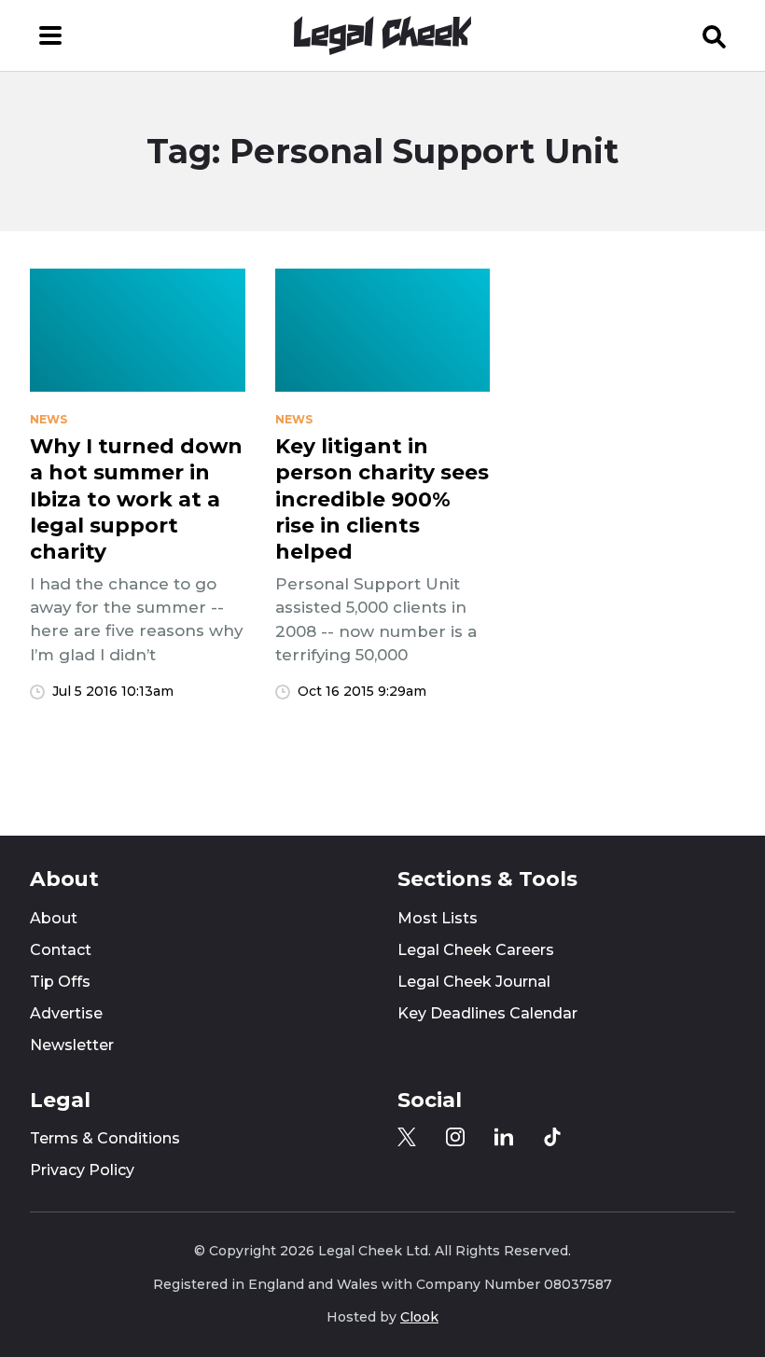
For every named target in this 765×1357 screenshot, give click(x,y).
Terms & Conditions (105, 1138)
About (53, 918)
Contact (60, 950)
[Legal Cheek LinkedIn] (503, 1137)
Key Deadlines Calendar (487, 1013)
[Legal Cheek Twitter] (406, 1137)
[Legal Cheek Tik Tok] (552, 1137)
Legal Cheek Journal (473, 981)
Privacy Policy (82, 1170)
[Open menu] (50, 35)
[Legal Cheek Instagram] (455, 1137)
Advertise (66, 1013)
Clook (419, 1317)
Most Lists (437, 918)
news (48, 419)
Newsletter (72, 1045)
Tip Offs (60, 981)
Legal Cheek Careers (475, 950)
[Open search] (714, 35)
